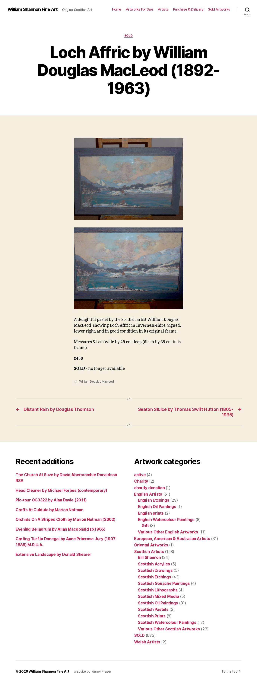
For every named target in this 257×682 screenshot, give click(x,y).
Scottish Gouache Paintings (164, 583)
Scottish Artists (149, 551)
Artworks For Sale (139, 9)
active (140, 474)
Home (116, 9)
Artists (163, 9)
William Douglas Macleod (96, 381)
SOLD (128, 35)
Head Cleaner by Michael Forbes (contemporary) (61, 490)
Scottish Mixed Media (158, 596)
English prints (151, 513)
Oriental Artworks (151, 545)
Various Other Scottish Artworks (169, 629)
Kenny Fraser (101, 671)
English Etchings (153, 500)
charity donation (149, 487)
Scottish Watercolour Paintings (167, 622)
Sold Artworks (219, 9)
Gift (145, 525)
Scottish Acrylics (154, 564)
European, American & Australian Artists (172, 538)
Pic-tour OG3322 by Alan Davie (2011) (51, 500)
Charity (141, 481)
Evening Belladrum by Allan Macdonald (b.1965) (61, 529)
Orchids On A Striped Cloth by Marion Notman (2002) (66, 519)
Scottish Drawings (155, 570)
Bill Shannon (149, 557)
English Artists (148, 494)
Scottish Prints (152, 616)
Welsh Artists (147, 642)
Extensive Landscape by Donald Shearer (53, 554)
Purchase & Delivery (188, 9)
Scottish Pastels (153, 609)
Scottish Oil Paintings (158, 603)
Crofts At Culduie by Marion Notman (49, 509)
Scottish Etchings (154, 577)
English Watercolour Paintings (166, 519)
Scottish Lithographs (158, 590)
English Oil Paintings (157, 506)
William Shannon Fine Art (33, 9)
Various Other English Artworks (168, 532)
